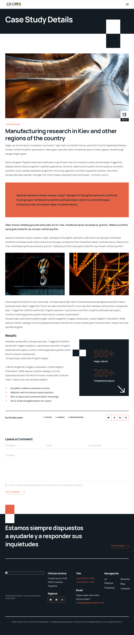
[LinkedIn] (120, 417)
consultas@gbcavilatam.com (90, 602)
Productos (109, 587)
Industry (61, 417)
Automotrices (13, 124)
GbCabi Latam (15, 417)
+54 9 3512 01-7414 (85, 582)
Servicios (125, 579)
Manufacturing (76, 417)
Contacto (125, 588)
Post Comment (12, 492)
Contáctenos (118, 546)
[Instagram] (126, 417)
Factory (48, 417)
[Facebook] (114, 417)
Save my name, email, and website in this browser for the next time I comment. (46, 485)
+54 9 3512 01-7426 (85, 578)
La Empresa (108, 581)
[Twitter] (108, 417)
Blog (123, 583)
